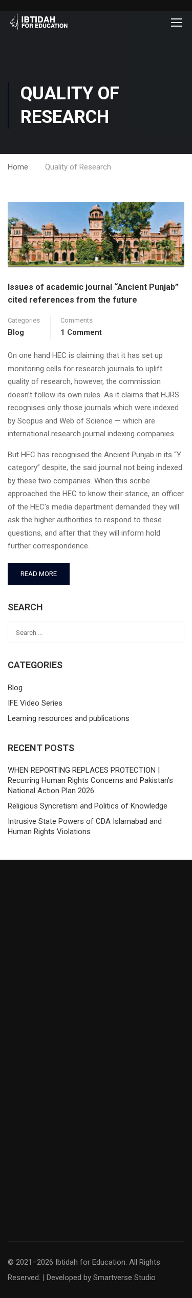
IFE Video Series (35, 703)
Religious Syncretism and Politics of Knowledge (87, 806)
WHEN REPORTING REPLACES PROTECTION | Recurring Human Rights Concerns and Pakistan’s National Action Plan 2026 (90, 780)
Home (18, 167)
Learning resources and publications (69, 718)
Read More (39, 570)
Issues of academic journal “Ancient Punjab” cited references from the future (93, 293)
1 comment (81, 332)
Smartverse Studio (124, 1277)
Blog (16, 332)
